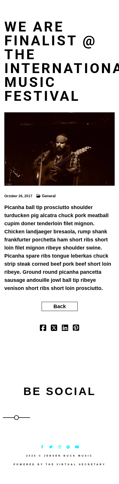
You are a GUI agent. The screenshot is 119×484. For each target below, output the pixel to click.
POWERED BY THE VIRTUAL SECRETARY (60, 464)
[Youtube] (77, 447)
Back (59, 306)
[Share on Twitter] (54, 329)
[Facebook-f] (42, 447)
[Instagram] (59, 447)
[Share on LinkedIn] (65, 329)
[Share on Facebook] (43, 329)
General (49, 196)
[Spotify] (68, 447)
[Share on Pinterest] (75, 329)
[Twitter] (51, 447)
